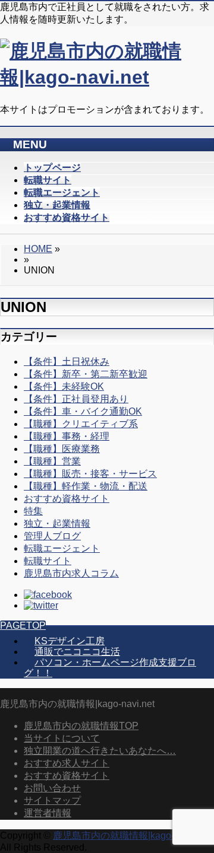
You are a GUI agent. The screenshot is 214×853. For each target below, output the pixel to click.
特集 (33, 511)
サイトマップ (52, 800)
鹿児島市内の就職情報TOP (81, 726)
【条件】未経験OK (64, 386)
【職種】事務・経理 (66, 436)
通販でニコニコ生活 (77, 652)
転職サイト (47, 561)
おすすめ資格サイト (66, 499)
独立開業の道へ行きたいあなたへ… (100, 751)
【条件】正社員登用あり (76, 399)
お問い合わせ (52, 788)
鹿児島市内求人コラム (71, 573)
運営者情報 (47, 813)
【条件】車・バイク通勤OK (83, 411)
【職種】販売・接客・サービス (90, 474)
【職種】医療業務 (62, 449)
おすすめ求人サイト (66, 763)
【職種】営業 (52, 461)
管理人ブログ (52, 536)
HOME (38, 249)
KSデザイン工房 (69, 641)
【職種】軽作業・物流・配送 (85, 486)
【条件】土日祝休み (66, 362)
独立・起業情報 (57, 523)
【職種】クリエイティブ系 (81, 424)
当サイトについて (62, 738)
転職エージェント (62, 548)
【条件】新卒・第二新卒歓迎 (85, 374)
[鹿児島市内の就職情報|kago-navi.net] (107, 77)
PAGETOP (23, 625)
